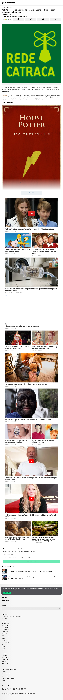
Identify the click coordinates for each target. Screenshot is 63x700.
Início (3, 7)
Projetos (4, 655)
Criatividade (9, 7)
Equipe (4, 680)
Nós (3, 651)
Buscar (4, 605)
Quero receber (31, 562)
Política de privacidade (8, 678)
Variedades (5, 659)
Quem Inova (5, 657)
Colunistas (5, 600)
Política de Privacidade (36, 588)
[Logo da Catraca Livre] (8, 2)
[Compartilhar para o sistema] (55, 19)
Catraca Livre (7, 14)
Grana (3, 646)
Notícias (4, 653)
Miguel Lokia (5, 95)
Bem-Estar (5, 619)
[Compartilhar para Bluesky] (30, 19)
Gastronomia (5, 642)
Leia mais (31, 193)
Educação (5, 634)
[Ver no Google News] (7, 19)
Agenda (4, 597)
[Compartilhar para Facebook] (43, 19)
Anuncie (4, 671)
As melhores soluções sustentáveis (12, 616)
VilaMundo (5, 663)
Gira (3, 644)
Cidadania (5, 627)
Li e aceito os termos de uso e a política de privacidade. (18, 557)
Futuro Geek (5, 640)
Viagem (4, 661)
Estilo (3, 638)
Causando (5, 625)
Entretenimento (6, 636)
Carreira (4, 621)
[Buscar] (59, 608)
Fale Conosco (6, 674)
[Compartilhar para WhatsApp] (18, 19)
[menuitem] (31, 595)
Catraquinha (5, 623)
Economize (5, 631)
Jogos (3, 649)
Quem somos (5, 676)
